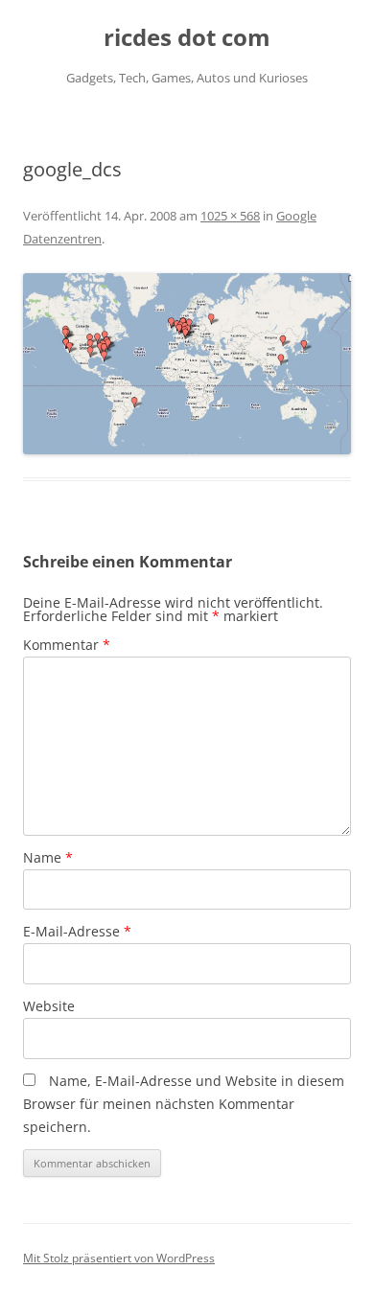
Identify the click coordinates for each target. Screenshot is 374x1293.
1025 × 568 (230, 215)
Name (48, 857)
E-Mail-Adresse (77, 931)
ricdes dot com (187, 38)
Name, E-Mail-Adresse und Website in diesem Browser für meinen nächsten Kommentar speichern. (183, 1104)
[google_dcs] (187, 364)
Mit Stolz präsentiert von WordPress (119, 1258)
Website (49, 1006)
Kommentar (66, 644)
